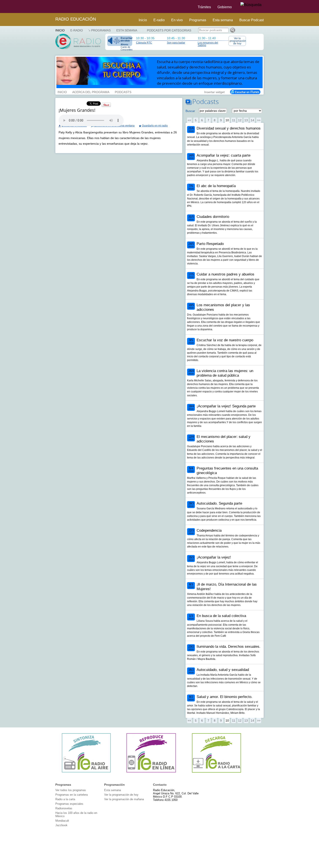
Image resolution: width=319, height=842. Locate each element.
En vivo (177, 20)
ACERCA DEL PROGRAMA (90, 91)
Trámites (204, 7)
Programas (197, 20)
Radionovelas (63, 808)
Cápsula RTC (144, 42)
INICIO (62, 91)
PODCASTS (123, 91)
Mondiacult (62, 820)
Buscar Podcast (251, 20)
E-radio (159, 20)
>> (258, 120)
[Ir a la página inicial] (52, 6)
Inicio (143, 20)
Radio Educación (75, 19)
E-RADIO (76, 30)
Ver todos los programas (70, 790)
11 (233, 120)
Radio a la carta (65, 799)
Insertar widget (214, 91)
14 (252, 120)
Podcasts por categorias (169, 30)
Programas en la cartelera (71, 794)
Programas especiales (69, 803)
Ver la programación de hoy (238, 41)
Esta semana (223, 20)
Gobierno (224, 7)
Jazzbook (61, 825)
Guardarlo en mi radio (155, 125)
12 (240, 120)
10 (227, 120)
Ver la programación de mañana (124, 799)
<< (189, 120)
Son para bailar (176, 42)
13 (246, 120)
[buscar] (251, 5)
